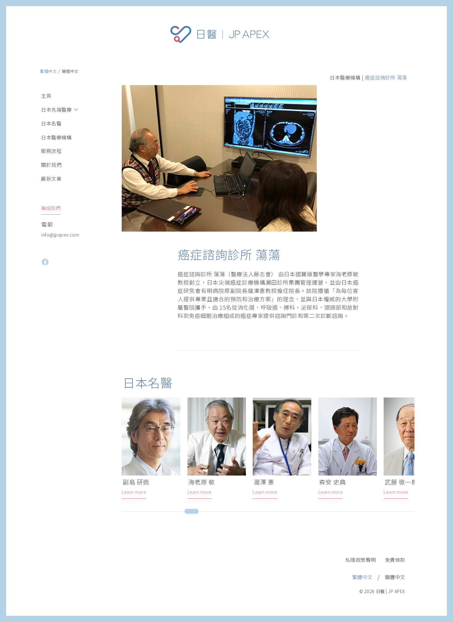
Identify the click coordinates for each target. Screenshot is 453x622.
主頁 (46, 95)
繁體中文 (48, 71)
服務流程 (51, 150)
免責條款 (395, 559)
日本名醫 (51, 123)
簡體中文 (70, 71)
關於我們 (51, 164)
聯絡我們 (50, 207)
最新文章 (51, 178)
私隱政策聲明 (360, 559)
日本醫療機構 (56, 137)
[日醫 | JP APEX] (219, 57)
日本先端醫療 (56, 109)
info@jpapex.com (60, 234)
